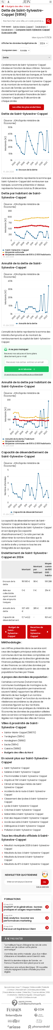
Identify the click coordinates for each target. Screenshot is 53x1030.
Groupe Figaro (39, 995)
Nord (27, 6)
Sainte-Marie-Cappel (23, 27)
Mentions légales (25, 995)
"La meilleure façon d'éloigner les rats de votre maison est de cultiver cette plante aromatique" (25, 947)
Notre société (36, 987)
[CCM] (39, 1010)
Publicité (45, 987)
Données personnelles (36, 990)
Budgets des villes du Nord (18, 752)
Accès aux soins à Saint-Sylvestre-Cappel (26, 822)
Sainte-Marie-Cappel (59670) (20, 732)
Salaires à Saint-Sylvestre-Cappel (22, 772)
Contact (11, 990)
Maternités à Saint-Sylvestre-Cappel (23, 814)
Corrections (12, 995)
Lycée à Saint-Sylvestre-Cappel (21, 806)
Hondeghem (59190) (15, 740)
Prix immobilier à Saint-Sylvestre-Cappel (25, 776)
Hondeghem (7, 30)
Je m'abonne (25, 369)
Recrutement (21, 990)
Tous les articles (38, 992)
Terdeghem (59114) (14, 736)
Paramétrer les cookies (12, 992)
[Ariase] (14, 1026)
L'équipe (25, 987)
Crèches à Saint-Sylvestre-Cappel (22, 810)
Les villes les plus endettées (26, 107)
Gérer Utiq (27, 992)
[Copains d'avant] (14, 1021)
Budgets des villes (15, 6)
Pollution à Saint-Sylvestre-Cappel (22, 830)
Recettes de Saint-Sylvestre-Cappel (36, 631)
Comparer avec (9, 50)
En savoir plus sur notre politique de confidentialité (23, 374)
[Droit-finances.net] (39, 1015)
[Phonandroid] (39, 1027)
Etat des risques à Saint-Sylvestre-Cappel (26, 818)
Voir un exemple (42, 887)
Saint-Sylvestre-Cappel (16, 768)
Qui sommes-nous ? (12, 987)
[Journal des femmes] (14, 1010)
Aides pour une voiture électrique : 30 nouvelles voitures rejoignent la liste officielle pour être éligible (26, 969)
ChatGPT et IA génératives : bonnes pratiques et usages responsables (23, 907)
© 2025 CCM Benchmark (26, 997)
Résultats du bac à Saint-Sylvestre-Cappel (26, 853)
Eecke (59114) (11, 744)
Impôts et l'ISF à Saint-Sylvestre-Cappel (25, 780)
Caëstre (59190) (12, 748)
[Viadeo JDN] (39, 1021)
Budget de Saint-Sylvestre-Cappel (13, 631)
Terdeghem (40, 27)
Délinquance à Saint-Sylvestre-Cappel (24, 826)
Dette (6, 58)
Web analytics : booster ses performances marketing (19, 918)
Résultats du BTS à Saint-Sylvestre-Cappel (26, 864)
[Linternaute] (14, 1015)
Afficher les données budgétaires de (19, 43)
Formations (12, 899)
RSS (48, 992)
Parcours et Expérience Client (20, 928)
